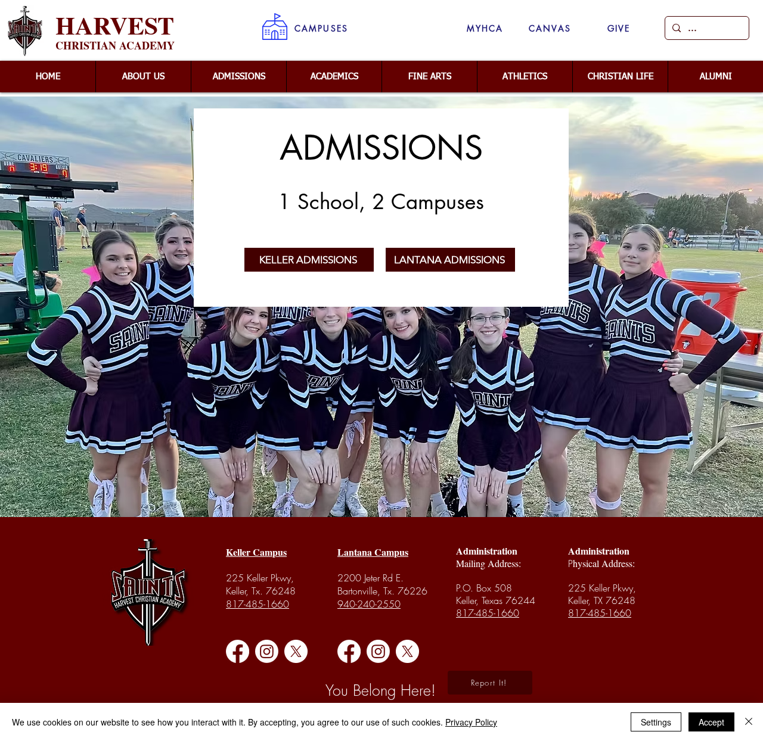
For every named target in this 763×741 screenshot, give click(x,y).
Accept (711, 722)
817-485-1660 (257, 604)
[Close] (749, 721)
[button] (321, 28)
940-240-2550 (369, 604)
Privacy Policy (471, 722)
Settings (656, 722)
